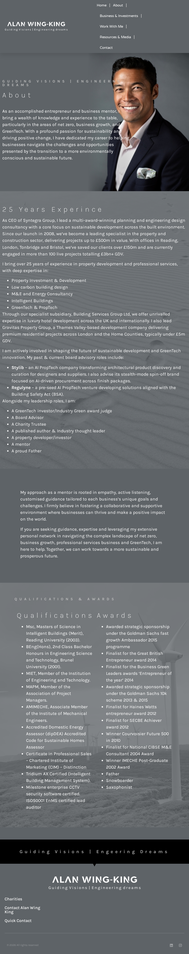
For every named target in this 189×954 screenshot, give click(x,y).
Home (101, 5)
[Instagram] (180, 945)
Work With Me (111, 26)
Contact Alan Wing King (22, 909)
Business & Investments (119, 16)
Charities (13, 898)
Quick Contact (18, 920)
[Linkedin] (171, 945)
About (118, 5)
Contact (106, 48)
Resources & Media (115, 37)
